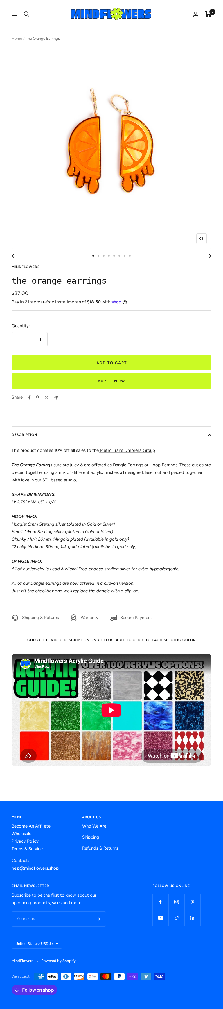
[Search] (26, 14)
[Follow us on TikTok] (176, 918)
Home (17, 38)
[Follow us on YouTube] (160, 918)
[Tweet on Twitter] (46, 397)
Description (24, 435)
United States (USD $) (34, 943)
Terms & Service (27, 848)
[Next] (208, 256)
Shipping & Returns (40, 617)
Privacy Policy (25, 841)
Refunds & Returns (100, 848)
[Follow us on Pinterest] (192, 902)
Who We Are (94, 826)
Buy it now (111, 381)
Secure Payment (136, 617)
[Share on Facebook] (29, 397)
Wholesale (21, 833)
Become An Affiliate (31, 826)
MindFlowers (26, 267)
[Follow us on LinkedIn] (192, 918)
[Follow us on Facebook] (160, 902)
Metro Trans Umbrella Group (127, 450)
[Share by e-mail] (56, 398)
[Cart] (208, 14)
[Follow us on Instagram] (176, 902)
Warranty (89, 617)
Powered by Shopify (58, 960)
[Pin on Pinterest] (37, 397)
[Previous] (14, 256)
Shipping (90, 837)
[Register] (97, 919)
